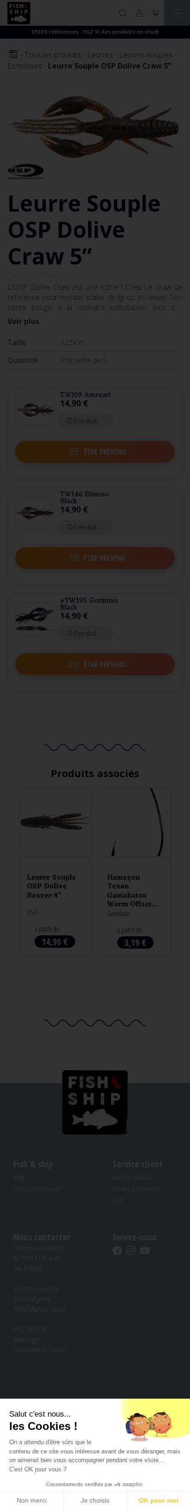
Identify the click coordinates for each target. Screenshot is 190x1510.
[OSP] (25, 171)
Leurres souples (145, 55)
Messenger (26, 1339)
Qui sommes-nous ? (36, 1189)
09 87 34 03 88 (30, 1329)
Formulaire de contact (40, 1349)
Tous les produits (52, 55)
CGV (118, 1201)
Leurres (100, 55)
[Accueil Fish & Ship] (18, 13)
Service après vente (136, 1189)
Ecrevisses (24, 66)
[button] (95, 452)
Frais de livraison (132, 1177)
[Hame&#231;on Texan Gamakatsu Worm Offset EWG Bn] (135, 872)
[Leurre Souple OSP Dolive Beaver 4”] (54, 872)
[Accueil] (12, 54)
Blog (18, 1177)
